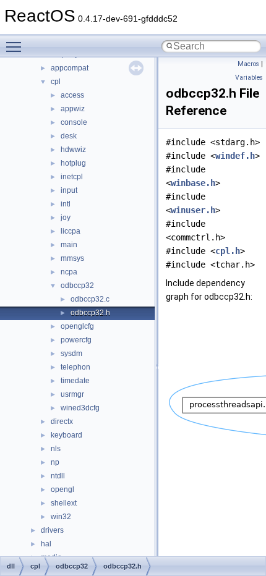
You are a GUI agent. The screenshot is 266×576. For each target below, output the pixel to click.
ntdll (58, 476)
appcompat (69, 68)
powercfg (76, 340)
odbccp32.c (90, 299)
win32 (61, 516)
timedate (75, 380)
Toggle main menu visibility (16, 46)
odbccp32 (77, 285)
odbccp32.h (90, 312)
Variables (249, 78)
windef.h (235, 156)
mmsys (72, 258)
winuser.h (193, 210)
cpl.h (227, 251)
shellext (64, 503)
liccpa (70, 231)
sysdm (71, 353)
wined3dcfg (80, 408)
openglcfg (77, 326)
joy (66, 217)
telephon (75, 367)
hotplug (73, 163)
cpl (56, 81)
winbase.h (193, 183)
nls (56, 448)
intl (66, 204)
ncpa (69, 272)
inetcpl (72, 176)
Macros (248, 64)
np (55, 462)
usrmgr (72, 394)
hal (46, 544)
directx (62, 421)
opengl (62, 489)
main (69, 244)
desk (69, 136)
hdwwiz (73, 149)
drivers (52, 530)
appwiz (73, 108)
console (74, 122)
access (72, 95)
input (69, 190)
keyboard (66, 435)
